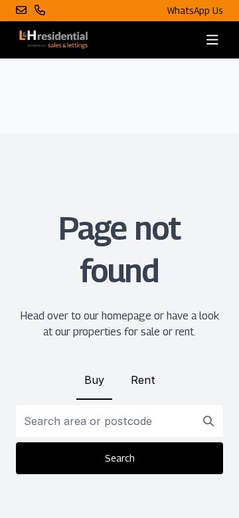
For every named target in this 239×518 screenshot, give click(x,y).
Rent (143, 380)
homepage (126, 315)
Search (120, 458)
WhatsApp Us (195, 10)
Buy (94, 380)
